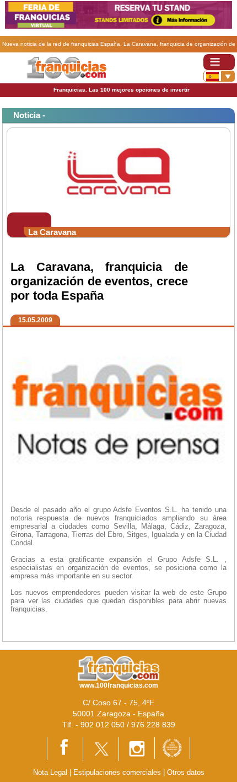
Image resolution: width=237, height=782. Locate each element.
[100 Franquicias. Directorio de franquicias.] (66, 67)
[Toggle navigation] (219, 62)
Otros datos (185, 772)
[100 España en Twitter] (100, 748)
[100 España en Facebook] (65, 748)
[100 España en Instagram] (136, 748)
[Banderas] (219, 76)
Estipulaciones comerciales (118, 772)
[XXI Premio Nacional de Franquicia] (172, 747)
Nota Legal (50, 772)
